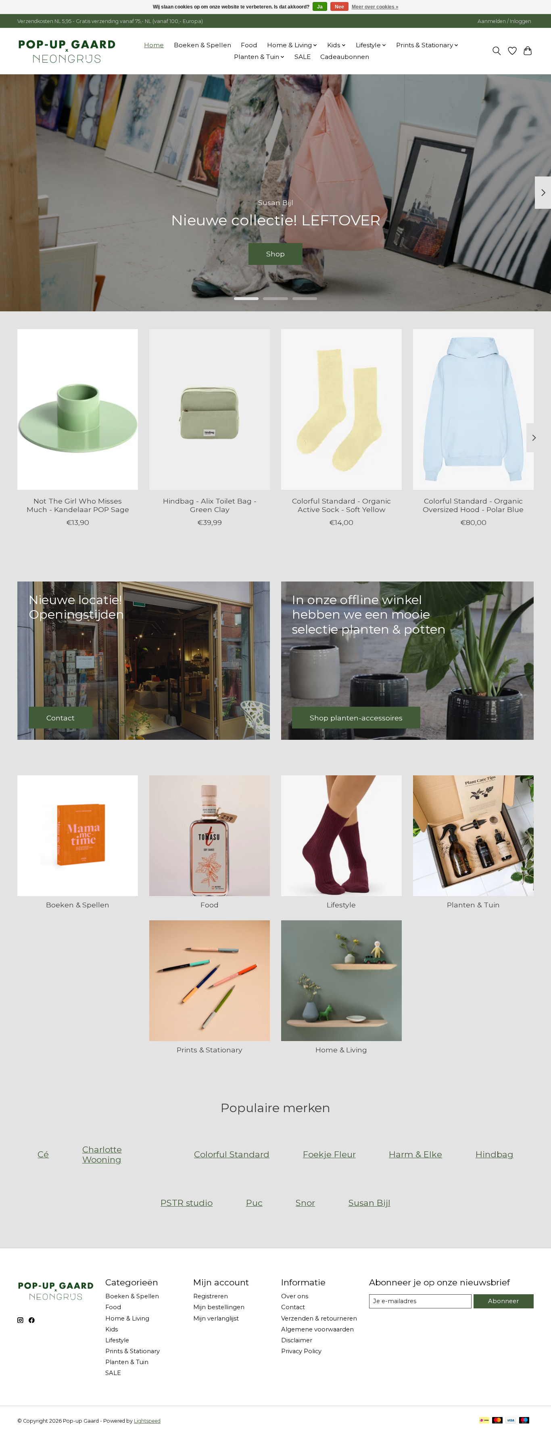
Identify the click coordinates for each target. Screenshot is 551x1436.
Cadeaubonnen (344, 57)
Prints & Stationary (209, 1050)
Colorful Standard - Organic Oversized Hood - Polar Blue (473, 505)
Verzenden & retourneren (319, 1318)
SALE (302, 57)
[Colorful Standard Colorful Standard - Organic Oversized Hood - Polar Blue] (473, 409)
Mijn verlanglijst (216, 1318)
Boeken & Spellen (202, 45)
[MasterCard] (497, 1421)
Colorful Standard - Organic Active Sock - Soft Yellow (341, 505)
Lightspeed (147, 1421)
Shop (275, 254)
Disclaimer (296, 1340)
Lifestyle (341, 905)
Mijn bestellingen (218, 1307)
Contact (293, 1307)
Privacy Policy (301, 1351)
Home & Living (341, 1050)
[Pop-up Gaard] (66, 51)
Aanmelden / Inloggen (504, 21)
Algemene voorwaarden (317, 1329)
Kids (111, 1329)
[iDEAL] (484, 1421)
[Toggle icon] (497, 51)
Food (249, 45)
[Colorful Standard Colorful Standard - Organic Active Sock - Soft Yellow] (341, 409)
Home (154, 45)
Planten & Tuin (473, 905)
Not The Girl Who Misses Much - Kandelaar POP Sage (78, 505)
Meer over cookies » (375, 7)
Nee (339, 7)
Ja (320, 7)
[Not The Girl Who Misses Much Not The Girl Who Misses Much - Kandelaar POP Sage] (77, 409)
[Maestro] (524, 1421)
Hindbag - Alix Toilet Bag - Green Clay (210, 505)
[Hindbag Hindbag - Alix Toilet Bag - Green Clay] (209, 409)
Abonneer (503, 1301)
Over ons (294, 1296)
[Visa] (510, 1421)
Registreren (210, 1296)
